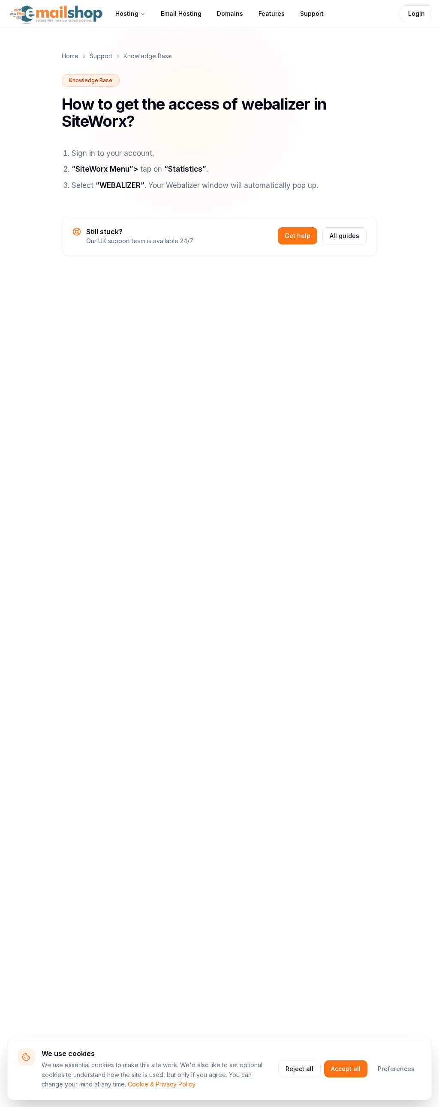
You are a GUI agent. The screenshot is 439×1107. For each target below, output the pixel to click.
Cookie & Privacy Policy (161, 1084)
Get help (297, 235)
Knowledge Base (147, 56)
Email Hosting (181, 13)
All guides (344, 235)
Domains (230, 13)
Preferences (396, 1068)
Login (416, 13)
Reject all (299, 1068)
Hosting (126, 13)
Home (70, 56)
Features (272, 13)
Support (312, 13)
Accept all (346, 1068)
